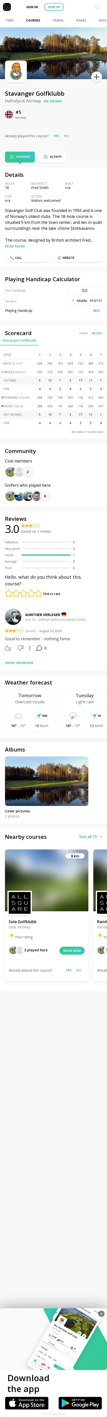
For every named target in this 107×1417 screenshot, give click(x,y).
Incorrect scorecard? (88, 432)
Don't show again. (53, 1413)
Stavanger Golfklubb (19, 340)
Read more (15, 246)
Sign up (54, 7)
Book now (72, 951)
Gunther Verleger (42, 614)
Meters (97, 333)
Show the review (19, 663)
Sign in (32, 7)
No (66, 136)
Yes (56, 136)
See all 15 (88, 836)
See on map (53, 101)
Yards (83, 333)
